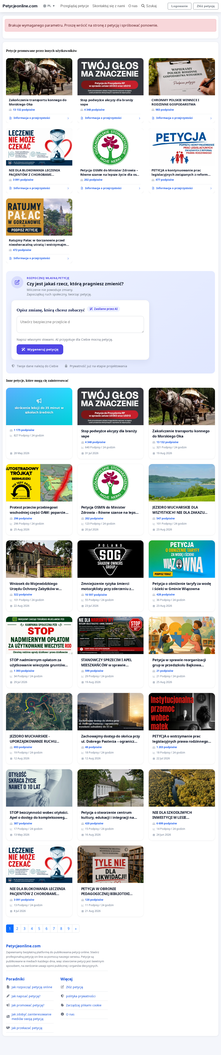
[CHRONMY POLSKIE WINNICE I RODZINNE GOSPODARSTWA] (182, 90)
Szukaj (151, 6)
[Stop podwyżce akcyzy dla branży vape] (110, 90)
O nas (132, 6)
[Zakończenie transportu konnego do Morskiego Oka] (39, 90)
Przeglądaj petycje (74, 6)
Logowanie (179, 6)
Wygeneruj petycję (42, 349)
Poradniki (15, 979)
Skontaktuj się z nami (108, 6)
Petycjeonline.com (20, 6)
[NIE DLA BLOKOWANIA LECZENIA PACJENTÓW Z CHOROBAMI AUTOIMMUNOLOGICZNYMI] (39, 160)
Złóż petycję (206, 6)
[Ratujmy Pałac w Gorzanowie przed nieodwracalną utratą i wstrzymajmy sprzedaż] (39, 230)
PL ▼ (51, 6)
